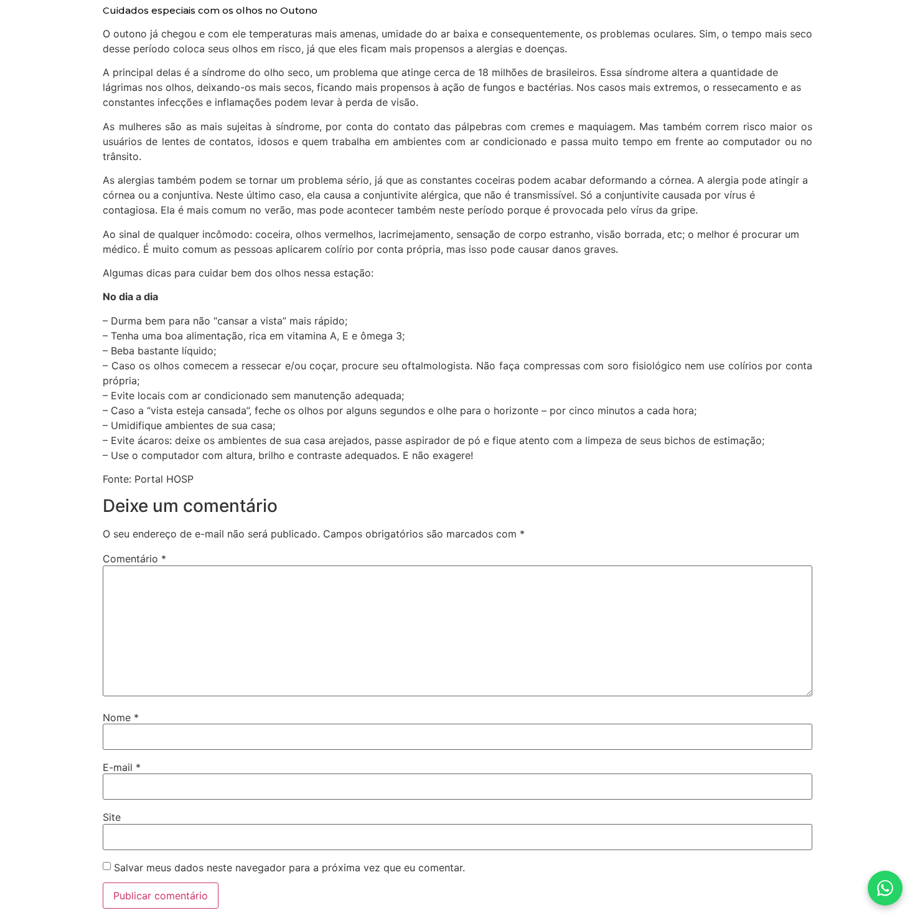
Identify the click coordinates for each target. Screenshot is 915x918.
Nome (121, 717)
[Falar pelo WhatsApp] (885, 888)
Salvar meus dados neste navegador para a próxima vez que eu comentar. (289, 868)
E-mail (122, 767)
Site (112, 817)
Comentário (134, 559)
